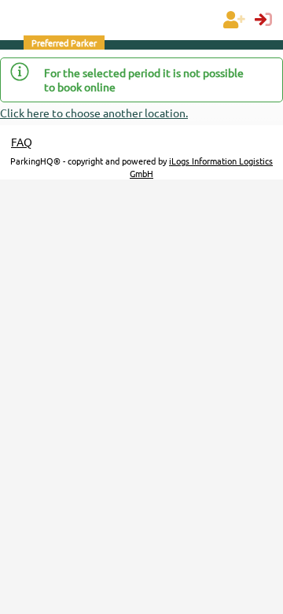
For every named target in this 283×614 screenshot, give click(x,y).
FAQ (21, 142)
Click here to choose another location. (94, 112)
